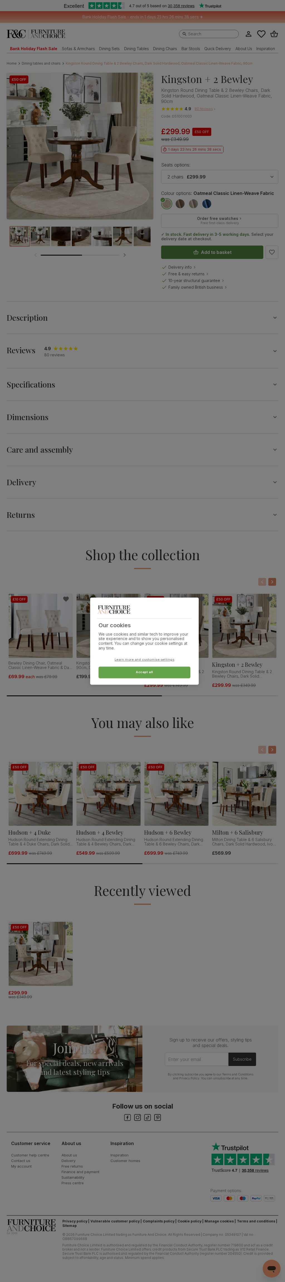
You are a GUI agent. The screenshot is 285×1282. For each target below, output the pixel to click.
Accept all (144, 672)
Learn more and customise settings (145, 659)
